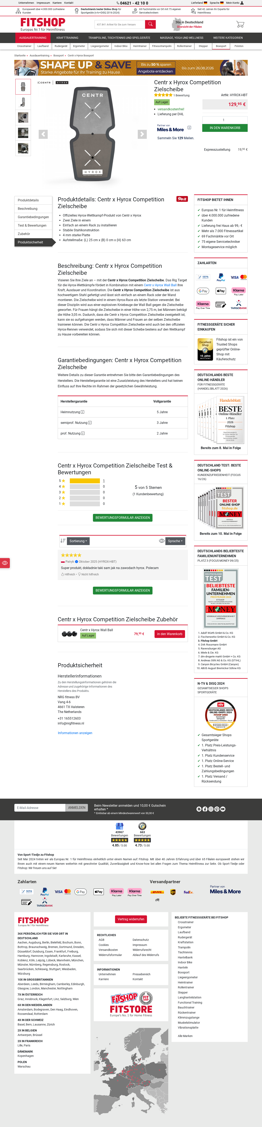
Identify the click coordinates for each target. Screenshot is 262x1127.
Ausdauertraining (32, 38)
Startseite (20, 55)
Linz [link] (56, 999)
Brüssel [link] (37, 1035)
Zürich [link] (51, 1024)
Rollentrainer (186, 987)
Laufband (184, 932)
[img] (189, 127)
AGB (101, 940)
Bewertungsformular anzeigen (123, 518)
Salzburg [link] (65, 999)
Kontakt (68, 2)
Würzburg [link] (24, 973)
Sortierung (77, 541)
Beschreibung (27, 209)
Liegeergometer (188, 977)
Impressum (43, 2)
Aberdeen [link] (24, 984)
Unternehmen (26, 2)
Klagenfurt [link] (45, 999)
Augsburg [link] (34, 942)
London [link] (35, 988)
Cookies (104, 945)
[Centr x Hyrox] (53, 82)
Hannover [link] (37, 956)
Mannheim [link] (63, 960)
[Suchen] (150, 24)
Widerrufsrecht (142, 950)
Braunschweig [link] (38, 947)
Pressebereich (141, 974)
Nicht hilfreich (90, 574)
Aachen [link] (22, 942)
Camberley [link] (63, 984)
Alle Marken (185, 1036)
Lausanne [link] (39, 1024)
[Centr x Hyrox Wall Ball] (69, 634)
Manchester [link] (48, 988)
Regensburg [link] (50, 964)
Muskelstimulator (189, 1022)
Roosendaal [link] (25, 1014)
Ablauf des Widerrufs (146, 955)
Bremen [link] (53, 947)
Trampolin (184, 947)
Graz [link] (21, 999)
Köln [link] (32, 960)
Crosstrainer (186, 922)
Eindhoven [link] (70, 1009)
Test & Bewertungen (32, 225)
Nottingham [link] (64, 988)
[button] (23, 86)
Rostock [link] (64, 964)
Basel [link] (21, 1024)
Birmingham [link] (47, 984)
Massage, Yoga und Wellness (181, 38)
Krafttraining (67, 38)
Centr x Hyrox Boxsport (81, 55)
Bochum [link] (67, 942)
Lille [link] (20, 1045)
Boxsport (58, 55)
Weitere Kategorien (228, 38)
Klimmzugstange (188, 1017)
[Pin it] (182, 199)
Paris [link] (27, 1045)
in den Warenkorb (225, 128)
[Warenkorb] (241, 24)
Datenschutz (141, 940)
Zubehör (24, 234)
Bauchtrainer (186, 1007)
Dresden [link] (78, 947)
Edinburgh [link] (77, 984)
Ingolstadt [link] (51, 956)
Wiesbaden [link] (69, 969)
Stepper (183, 992)
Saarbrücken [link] (26, 969)
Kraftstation (185, 942)
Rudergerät (185, 937)
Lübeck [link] (50, 960)
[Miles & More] (225, 889)
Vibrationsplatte (188, 1027)
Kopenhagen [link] (26, 1056)
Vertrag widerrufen (131, 919)
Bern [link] (29, 1024)
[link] (203, 277)
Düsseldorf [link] (24, 951)
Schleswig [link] (41, 969)
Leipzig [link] (40, 960)
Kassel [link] (76, 956)
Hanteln (183, 967)
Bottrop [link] (22, 947)
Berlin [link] (45, 942)
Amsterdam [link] (25, 1009)
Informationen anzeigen (75, 733)
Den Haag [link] (56, 1009)
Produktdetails (28, 200)
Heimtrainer (185, 982)
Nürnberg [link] (35, 964)
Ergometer (184, 927)
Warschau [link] (24, 1066)
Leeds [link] (34, 984)
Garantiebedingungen (33, 217)
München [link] (77, 960)
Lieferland (197, 2)
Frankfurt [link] (60, 951)
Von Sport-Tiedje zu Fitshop (36, 855)
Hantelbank (185, 957)
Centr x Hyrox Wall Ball (160, 285)
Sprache (214, 2)
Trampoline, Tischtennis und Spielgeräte (119, 38)
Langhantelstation (189, 997)
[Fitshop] (43, 24)
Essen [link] (49, 951)
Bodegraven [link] (41, 1009)
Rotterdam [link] (41, 1014)
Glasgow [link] (23, 988)
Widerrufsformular (110, 955)
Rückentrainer (187, 1012)
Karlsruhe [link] (65, 956)
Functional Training (190, 1002)
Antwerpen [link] (25, 1035)
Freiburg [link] (72, 951)
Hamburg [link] (24, 956)
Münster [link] (23, 964)
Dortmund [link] (65, 947)
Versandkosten (108, 950)
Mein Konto (232, 2)
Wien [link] (76, 999)
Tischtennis (185, 952)
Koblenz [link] (23, 960)
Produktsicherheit (30, 242)
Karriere (57, 2)
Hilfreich (69, 574)
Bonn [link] (77, 942)
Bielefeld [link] (56, 942)
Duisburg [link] (38, 951)
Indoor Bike (185, 962)
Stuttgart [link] (55, 969)
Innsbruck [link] (31, 999)
